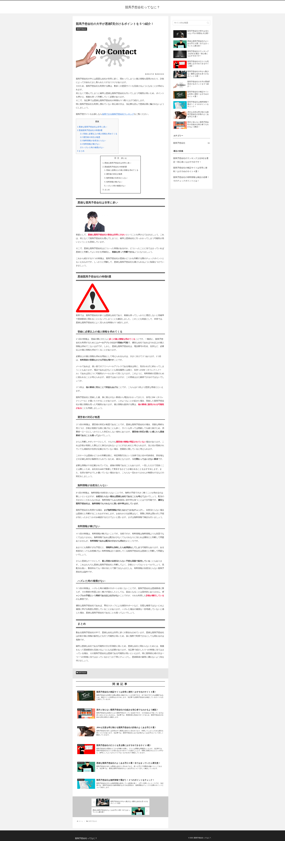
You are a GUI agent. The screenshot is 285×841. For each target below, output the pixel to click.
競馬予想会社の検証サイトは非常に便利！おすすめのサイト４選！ (190, 169)
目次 (117, 158)
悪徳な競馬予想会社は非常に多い (92, 127)
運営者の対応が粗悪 (90, 137)
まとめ (80, 151)
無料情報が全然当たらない (93, 141)
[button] (208, 23)
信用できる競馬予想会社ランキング (118, 114)
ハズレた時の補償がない (92, 147)
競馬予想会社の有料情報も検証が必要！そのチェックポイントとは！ (191, 179)
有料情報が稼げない (90, 144)
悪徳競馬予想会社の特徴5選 (89, 130)
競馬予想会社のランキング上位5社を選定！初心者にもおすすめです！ (190, 160)
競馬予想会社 (82, 672)
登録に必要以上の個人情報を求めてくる (98, 134)
